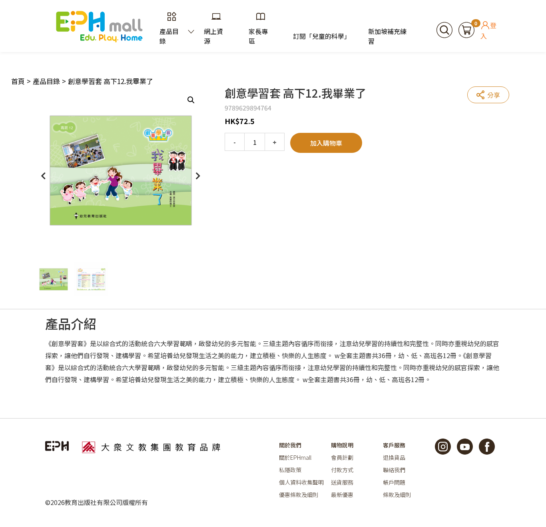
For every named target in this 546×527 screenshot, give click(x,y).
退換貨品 (394, 457)
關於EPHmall (295, 457)
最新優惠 (342, 495)
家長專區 (258, 36)
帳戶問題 (394, 482)
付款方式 (342, 470)
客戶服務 (394, 445)
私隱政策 (290, 470)
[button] (191, 100)
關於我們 (290, 445)
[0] (466, 29)
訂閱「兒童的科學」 (320, 36)
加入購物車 (326, 143)
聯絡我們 (394, 470)
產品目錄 (169, 36)
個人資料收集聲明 (301, 482)
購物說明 (342, 445)
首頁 (18, 81)
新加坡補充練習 (387, 36)
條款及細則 (397, 495)
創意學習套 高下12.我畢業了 (110, 81)
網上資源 (213, 36)
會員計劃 (342, 457)
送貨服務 (342, 482)
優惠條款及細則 (298, 495)
